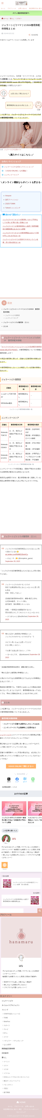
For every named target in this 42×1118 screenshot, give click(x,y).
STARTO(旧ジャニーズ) (12, 1014)
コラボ (14, 787)
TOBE (6, 1018)
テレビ (6, 1029)
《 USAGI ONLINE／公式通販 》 (16, 171)
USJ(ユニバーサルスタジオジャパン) (16, 1077)
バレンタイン (8, 1085)
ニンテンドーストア (11, 175)
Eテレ (6, 1033)
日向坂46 (5, 1053)
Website (5, 869)
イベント (7, 1061)
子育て (6, 1088)
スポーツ (7, 1025)
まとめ (5, 326)
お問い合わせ (22, 8)
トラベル (7, 1073)
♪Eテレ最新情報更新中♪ (21, 13)
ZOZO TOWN (10, 204)
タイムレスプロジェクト (11, 1005)
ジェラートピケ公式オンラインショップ (19, 167)
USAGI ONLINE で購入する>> (21, 766)
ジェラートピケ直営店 (12, 315)
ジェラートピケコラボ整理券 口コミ (16, 322)
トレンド (5, 1010)
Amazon (8, 196)
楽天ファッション (11, 200)
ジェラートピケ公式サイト (12, 149)
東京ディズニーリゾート (12, 1081)
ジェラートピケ (5, 735)
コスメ (6, 1065)
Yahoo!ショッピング (12, 208)
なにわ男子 (7, 1044)
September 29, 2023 (12, 561)
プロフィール (11, 8)
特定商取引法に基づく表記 (12, 1109)
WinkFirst (7, 1021)
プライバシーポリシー (31, 1109)
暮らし (4, 1057)
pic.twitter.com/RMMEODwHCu (16, 554)
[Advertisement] (17, 57)
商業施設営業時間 (8, 1048)
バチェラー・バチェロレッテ (14, 1041)
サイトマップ (21, 1112)
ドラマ (6, 1037)
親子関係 (7, 1092)
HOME (22, 1102)
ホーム (3, 8)
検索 (39, 910)
